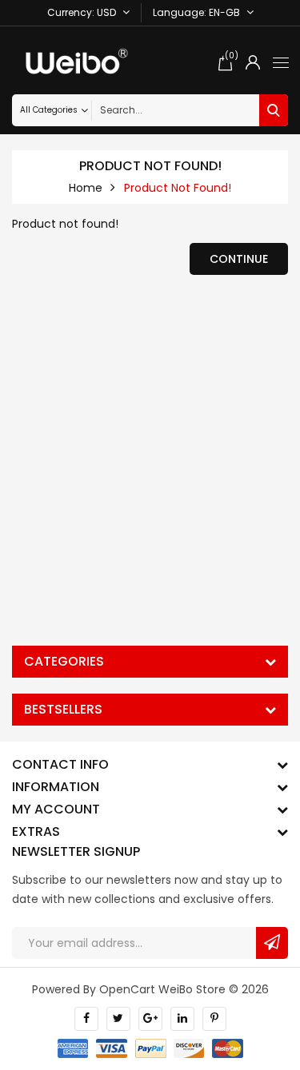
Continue (239, 259)
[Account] (253, 62)
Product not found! (177, 188)
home (85, 188)
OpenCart (127, 989)
